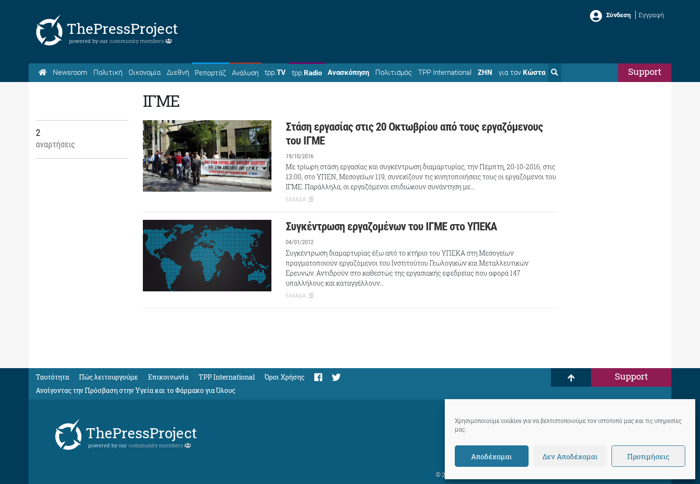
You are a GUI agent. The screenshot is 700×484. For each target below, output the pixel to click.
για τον (522, 72)
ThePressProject (122, 28)
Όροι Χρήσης (284, 376)
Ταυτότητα (52, 376)
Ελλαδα (296, 199)
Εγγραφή (651, 14)
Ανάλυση (245, 73)
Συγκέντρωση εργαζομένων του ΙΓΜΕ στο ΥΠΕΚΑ (391, 226)
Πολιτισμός (393, 72)
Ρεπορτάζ (210, 73)
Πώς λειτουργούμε (108, 376)
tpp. (275, 72)
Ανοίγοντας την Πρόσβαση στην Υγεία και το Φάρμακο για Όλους (135, 390)
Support (644, 71)
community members (137, 40)
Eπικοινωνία (168, 376)
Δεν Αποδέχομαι (570, 456)
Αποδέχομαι (491, 456)
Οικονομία (144, 72)
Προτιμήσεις (648, 456)
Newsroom (70, 72)
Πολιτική (107, 72)
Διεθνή (178, 72)
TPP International (444, 72)
